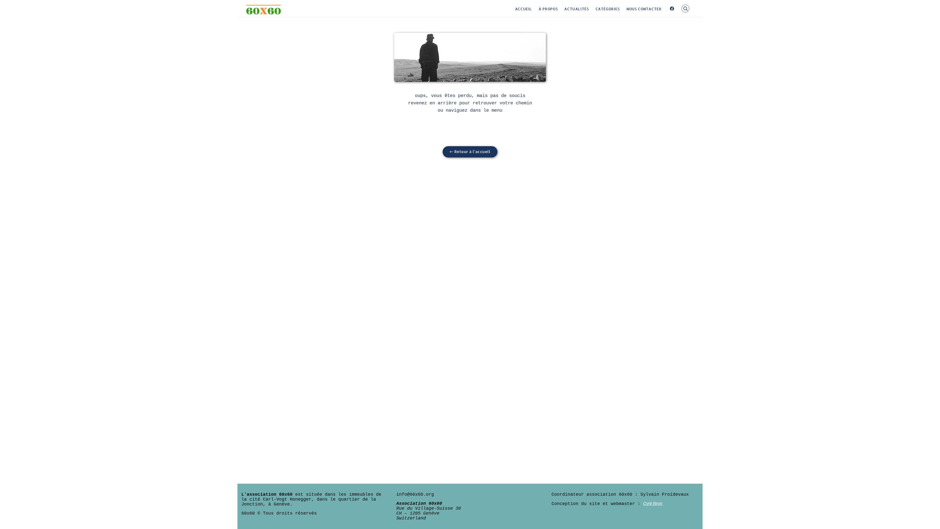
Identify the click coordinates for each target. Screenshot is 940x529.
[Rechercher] (685, 8)
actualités (576, 8)
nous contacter (644, 8)
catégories (608, 8)
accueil (523, 8)
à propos (548, 8)
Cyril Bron (652, 503)
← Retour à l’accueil (470, 151)
